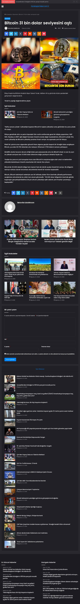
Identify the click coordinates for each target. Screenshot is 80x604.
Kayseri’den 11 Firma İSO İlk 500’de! (13, 297)
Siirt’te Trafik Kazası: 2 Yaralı (27, 463)
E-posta (7, 346)
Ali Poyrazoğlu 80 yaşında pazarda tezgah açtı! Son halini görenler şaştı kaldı (44, 429)
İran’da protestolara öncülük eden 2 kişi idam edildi (64, 297)
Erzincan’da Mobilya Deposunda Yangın (31, 437)
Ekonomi (15, 14)
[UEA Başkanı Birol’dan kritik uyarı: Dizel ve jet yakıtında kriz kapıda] (15, 264)
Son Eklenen (40, 369)
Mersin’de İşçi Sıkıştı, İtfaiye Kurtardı (30, 516)
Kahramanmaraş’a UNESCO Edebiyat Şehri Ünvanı (34, 472)
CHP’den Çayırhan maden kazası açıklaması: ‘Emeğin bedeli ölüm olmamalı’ (43, 524)
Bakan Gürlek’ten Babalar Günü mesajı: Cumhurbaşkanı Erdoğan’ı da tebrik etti (45, 376)
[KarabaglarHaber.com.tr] (40, 6)
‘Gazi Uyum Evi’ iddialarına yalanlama (30, 542)
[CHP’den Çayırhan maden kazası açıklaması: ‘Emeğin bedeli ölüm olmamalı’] (9, 527)
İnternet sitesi (45, 346)
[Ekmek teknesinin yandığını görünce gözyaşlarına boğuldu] (46, 114)
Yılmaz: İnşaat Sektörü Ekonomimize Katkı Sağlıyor (63, 273)
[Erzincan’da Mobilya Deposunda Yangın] (9, 440)
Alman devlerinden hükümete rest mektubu (32, 533)
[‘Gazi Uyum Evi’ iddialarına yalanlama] (9, 544)
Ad (5, 339)
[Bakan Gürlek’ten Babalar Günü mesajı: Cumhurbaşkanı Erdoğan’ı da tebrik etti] (9, 379)
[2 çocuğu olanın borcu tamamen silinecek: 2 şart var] (40, 288)
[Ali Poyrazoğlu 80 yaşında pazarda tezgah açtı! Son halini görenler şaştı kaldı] (9, 431)
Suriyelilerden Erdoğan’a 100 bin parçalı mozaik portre (36, 385)
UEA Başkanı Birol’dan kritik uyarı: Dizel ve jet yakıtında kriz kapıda (14, 274)
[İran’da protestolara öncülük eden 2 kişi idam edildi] (65, 288)
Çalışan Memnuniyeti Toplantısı (28, 489)
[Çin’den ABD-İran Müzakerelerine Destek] (9, 483)
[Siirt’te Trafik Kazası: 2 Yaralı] (9, 466)
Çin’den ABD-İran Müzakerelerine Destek (31, 481)
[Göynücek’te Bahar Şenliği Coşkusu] (9, 509)
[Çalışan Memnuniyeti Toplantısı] (9, 492)
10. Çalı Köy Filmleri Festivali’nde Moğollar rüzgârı (34, 446)
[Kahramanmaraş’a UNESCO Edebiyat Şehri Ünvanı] (9, 474)
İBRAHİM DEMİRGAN (14, 28)
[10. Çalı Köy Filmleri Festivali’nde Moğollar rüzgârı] (9, 448)
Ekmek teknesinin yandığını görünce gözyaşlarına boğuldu (63, 114)
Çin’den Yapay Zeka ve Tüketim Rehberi (31, 455)
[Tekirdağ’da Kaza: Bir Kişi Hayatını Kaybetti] (9, 405)
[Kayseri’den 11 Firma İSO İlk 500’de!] (15, 288)
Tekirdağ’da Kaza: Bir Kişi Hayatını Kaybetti (32, 402)
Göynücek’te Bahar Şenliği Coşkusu (29, 507)
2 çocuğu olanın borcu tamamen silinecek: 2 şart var (39, 297)
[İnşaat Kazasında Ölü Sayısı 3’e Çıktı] (9, 422)
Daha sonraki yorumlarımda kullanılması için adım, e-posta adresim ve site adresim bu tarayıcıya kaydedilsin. (40, 354)
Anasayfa (9, 14)
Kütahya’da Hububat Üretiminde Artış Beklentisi (38, 273)
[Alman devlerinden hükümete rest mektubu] (9, 535)
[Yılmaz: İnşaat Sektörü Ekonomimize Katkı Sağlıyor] (65, 264)
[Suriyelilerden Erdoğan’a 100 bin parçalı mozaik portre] (9, 387)
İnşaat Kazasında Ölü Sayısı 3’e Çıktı (30, 420)
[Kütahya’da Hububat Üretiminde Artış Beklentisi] (40, 264)
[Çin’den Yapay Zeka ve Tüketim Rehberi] (10, 114)
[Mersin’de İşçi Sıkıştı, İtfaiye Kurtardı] (9, 518)
